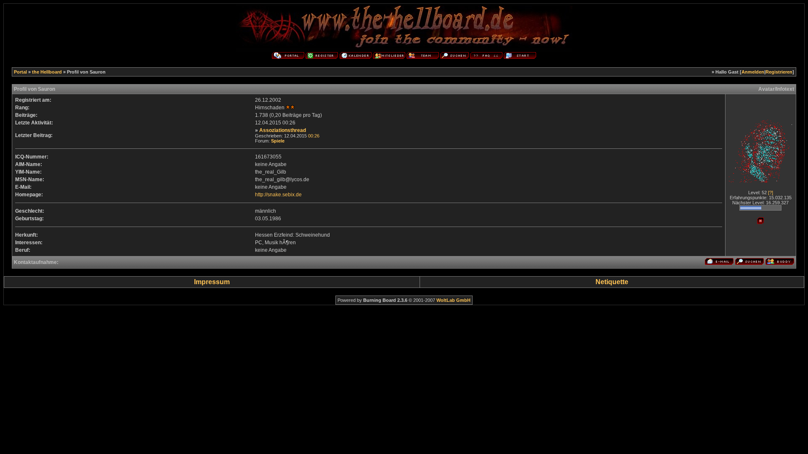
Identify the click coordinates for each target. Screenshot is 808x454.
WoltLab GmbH (453, 300)
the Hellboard (47, 71)
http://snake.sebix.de (278, 195)
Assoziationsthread (282, 130)
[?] (770, 192)
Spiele (277, 140)
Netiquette (611, 281)
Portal (20, 71)
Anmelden (753, 71)
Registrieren (778, 71)
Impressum (212, 281)
